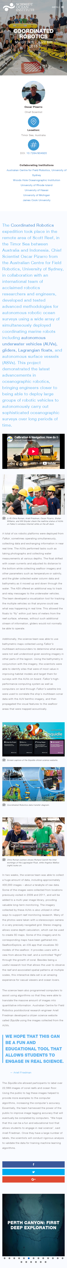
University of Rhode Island (37, 185)
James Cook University (36, 200)
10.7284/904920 (36, 153)
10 (48, 1258)
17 (36, 1262)
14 (21, 1262)
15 (26, 1262)
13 (62, 1258)
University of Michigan (36, 195)
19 (45, 1262)
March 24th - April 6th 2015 (33, 43)
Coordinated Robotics (34, 33)
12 (58, 1258)
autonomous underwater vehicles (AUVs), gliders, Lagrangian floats (30, 344)
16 (31, 1262)
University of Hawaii (36, 190)
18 (41, 1262)
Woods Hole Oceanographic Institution (36, 180)
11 (53, 1258)
